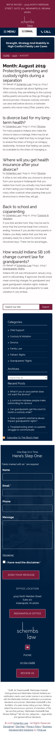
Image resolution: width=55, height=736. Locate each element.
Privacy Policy (34, 726)
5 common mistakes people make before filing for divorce (27, 402)
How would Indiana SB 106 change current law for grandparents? (26, 257)
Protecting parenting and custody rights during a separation (25, 76)
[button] (9, 31)
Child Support (17, 330)
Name (6, 469)
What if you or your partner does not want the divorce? (26, 393)
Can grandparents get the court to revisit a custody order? (27, 410)
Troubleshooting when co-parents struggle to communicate (27, 428)
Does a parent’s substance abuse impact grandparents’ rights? (26, 419)
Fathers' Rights (17, 354)
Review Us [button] (27, 673)
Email (7, 485)
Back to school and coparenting (20, 209)
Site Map (20, 726)
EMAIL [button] (29, 31)
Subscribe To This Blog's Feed (22, 437)
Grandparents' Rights (14, 268)
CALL (47, 31)
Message (8, 517)
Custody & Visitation (20, 336)
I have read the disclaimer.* (24, 562)
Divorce (41, 126)
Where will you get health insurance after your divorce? (26, 165)
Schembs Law (24, 84)
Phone (7, 501)
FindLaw (41, 730)
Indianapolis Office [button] (27, 613)
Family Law (16, 348)
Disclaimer (8, 555)
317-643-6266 (27, 663)
